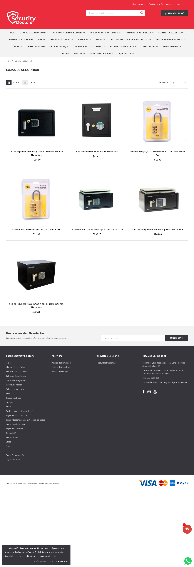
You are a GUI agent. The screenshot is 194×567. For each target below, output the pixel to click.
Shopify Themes (52, 483)
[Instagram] (149, 391)
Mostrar (163, 82)
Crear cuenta (166, 4)
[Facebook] (143, 391)
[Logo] (21, 16)
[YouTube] (155, 391)
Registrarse (154, 4)
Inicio (8, 60)
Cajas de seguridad (23, 60)
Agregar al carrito (36, 147)
